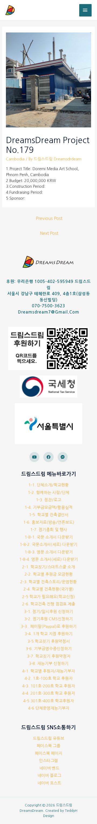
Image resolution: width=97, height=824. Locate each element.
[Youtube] (34, 457)
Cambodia (15, 159)
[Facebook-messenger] (63, 457)
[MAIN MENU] (85, 10)
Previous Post (49, 218)
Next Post (49, 233)
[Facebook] (48, 457)
